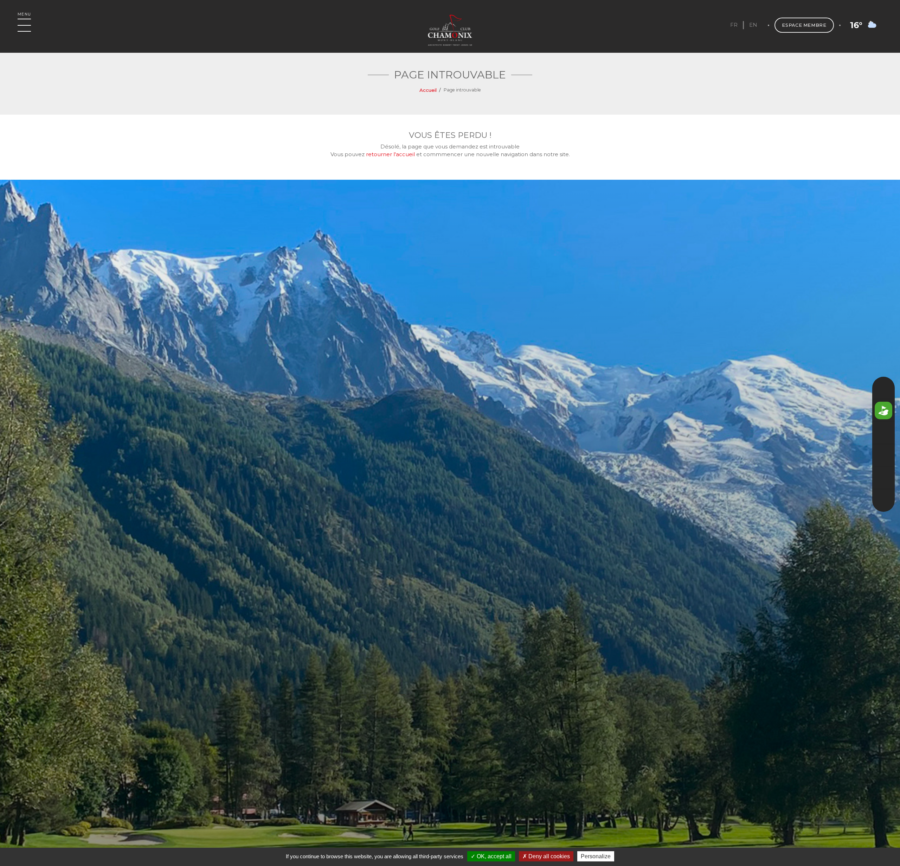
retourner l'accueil (390, 154)
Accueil (428, 90)
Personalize (596, 856)
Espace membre (804, 25)
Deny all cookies (548, 856)
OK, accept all (493, 856)
